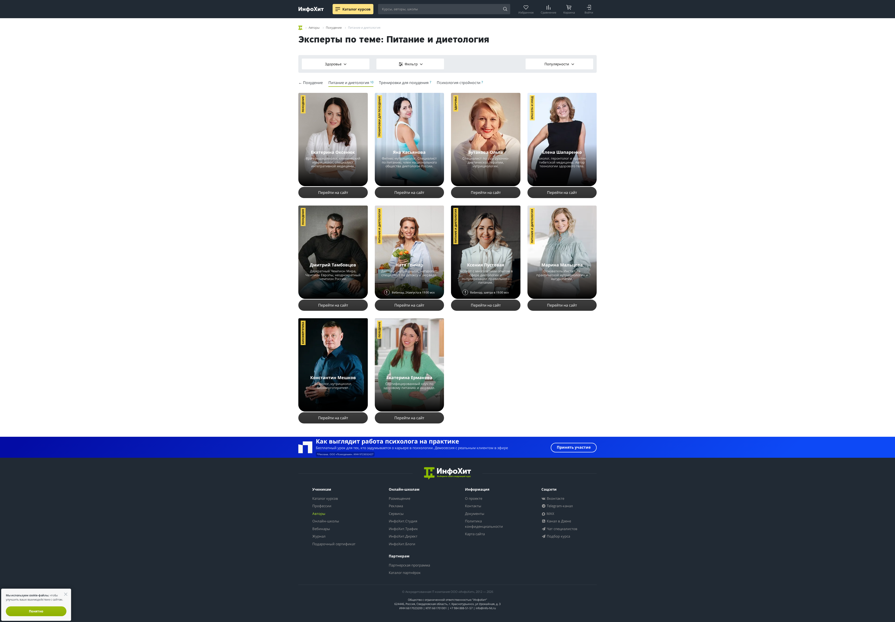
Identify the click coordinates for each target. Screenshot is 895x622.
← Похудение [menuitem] (310, 82)
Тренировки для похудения (379, 116)
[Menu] (337, 9)
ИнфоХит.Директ (403, 536)
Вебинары (321, 528)
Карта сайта (475, 533)
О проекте (473, 498)
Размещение (399, 498)
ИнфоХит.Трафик (403, 528)
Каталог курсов (325, 498)
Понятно (36, 611)
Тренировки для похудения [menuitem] (405, 82)
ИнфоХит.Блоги (402, 544)
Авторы (318, 513)
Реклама (396, 505)
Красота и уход (532, 107)
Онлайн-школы (325, 521)
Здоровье (333, 64)
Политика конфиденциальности (484, 524)
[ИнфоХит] (311, 9)
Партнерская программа (409, 565)
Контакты (473, 505)
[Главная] (300, 27)
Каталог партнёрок (405, 572)
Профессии (321, 505)
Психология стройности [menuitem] (460, 82)
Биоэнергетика (303, 333)
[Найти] (505, 9)
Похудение (303, 104)
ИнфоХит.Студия (403, 521)
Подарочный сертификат (333, 544)
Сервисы (396, 513)
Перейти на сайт (333, 192)
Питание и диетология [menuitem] (350, 82)
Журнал (319, 536)
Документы (474, 513)
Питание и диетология (379, 226)
